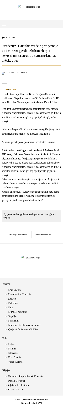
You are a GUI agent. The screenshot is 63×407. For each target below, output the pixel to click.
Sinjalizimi (13, 320)
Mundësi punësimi (17, 311)
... (8, 37)
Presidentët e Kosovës (19, 294)
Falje (10, 307)
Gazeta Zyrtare (15, 389)
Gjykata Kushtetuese (18, 385)
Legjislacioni (14, 290)
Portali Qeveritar (16, 380)
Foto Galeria (14, 357)
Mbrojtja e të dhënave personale (24, 325)
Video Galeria (15, 361)
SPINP (39, 403)
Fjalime (12, 348)
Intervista (13, 353)
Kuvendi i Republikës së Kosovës (25, 376)
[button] (60, 24)
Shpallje (12, 316)
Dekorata (13, 303)
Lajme (13, 37)
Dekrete (12, 298)
